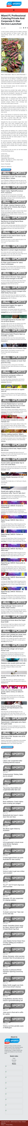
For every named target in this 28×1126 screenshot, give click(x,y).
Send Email (6, 156)
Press (14, 1058)
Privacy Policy (9, 1124)
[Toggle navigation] (14, 10)
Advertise (14, 1060)
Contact (14, 1062)
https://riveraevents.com (7, 87)
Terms (2, 1124)
